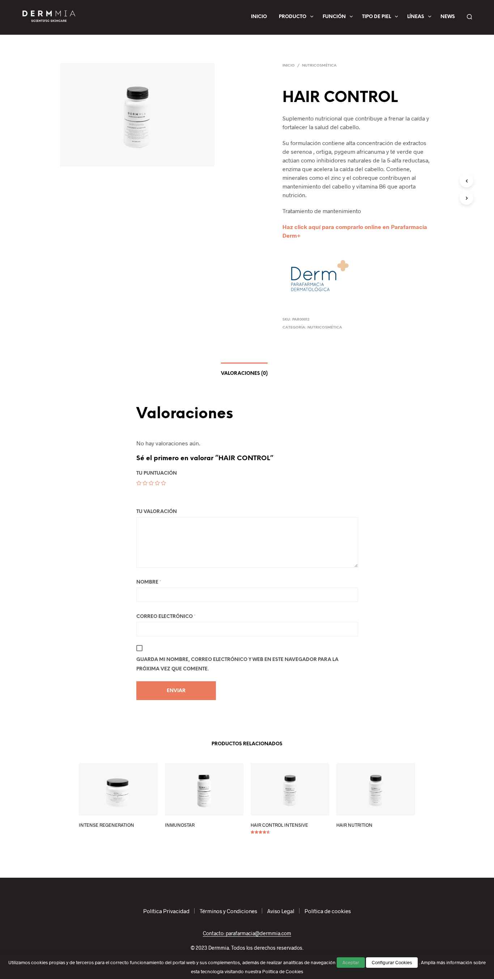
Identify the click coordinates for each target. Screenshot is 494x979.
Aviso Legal (280, 911)
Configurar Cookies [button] (392, 962)
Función (334, 16)
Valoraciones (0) (244, 373)
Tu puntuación (156, 473)
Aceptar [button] (350, 962)
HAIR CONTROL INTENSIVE (279, 825)
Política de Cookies (282, 971)
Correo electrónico (166, 616)
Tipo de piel (376, 16)
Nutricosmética (319, 66)
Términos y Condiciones (228, 911)
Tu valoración (156, 511)
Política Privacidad (166, 911)
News (447, 16)
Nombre (148, 582)
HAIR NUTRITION (354, 825)
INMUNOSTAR (180, 825)
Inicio (259, 16)
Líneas (415, 16)
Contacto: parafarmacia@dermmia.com (247, 933)
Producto (292, 16)
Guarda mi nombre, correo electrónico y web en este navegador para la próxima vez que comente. (237, 664)
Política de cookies (328, 911)
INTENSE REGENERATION (106, 825)
